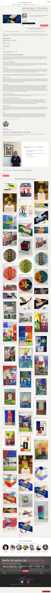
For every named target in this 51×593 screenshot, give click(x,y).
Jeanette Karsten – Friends (7, 230)
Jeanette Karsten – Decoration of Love (9, 427)
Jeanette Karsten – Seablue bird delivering (41, 225)
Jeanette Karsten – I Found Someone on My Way (10, 343)
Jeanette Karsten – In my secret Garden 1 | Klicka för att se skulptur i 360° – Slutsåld (25, 475)
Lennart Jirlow (25, 551)
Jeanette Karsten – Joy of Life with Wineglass (24, 221)
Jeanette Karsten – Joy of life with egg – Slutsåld (40, 482)
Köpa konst (14, 4)
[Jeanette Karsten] (25, 15)
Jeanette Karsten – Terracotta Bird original (41, 250)
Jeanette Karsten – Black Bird (23, 311)
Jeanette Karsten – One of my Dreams (24, 389)
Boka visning (25, 570)
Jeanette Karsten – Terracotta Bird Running (8, 247)
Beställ (14, 189)
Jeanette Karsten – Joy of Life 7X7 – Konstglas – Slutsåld (24, 509)
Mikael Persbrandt (45, 551)
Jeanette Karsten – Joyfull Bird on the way (41, 234)
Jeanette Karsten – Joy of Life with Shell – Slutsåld (9, 489)
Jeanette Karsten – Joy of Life (23, 346)
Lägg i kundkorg (45, 25)
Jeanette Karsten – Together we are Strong (41, 417)
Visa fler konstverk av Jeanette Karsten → (28, 23)
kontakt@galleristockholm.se (37, 584)
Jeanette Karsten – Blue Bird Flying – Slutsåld (24, 518)
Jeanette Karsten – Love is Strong (8, 448)
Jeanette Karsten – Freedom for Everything (25, 433)
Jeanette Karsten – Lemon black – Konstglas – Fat (8, 264)
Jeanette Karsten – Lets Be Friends (39, 438)
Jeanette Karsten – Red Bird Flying (39, 294)
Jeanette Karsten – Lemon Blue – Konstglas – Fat (41, 267)
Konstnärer (19, 4)
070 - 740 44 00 (28, 584)
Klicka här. (44, 31)
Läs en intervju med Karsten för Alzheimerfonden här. (11, 119)
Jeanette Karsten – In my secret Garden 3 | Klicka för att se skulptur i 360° (41, 201)
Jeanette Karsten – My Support (39, 461)
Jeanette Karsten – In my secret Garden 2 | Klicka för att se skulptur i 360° (9, 213)
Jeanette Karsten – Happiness (39, 354)
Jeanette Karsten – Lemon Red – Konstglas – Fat (9, 283)
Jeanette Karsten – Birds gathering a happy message (41, 209)
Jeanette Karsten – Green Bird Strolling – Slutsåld (25, 492)
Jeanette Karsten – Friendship (7, 364)
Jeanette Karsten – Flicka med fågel (8, 407)
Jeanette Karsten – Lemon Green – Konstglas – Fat (23, 275)
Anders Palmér (32, 551)
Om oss (38, 4)
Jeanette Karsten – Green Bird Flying (9, 291)
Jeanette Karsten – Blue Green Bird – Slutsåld (24, 535)
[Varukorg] (49, 2)
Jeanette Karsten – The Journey (23, 410)
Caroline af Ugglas (12, 551)
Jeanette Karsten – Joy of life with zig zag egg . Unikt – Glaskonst (9, 192)
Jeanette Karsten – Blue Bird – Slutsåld (9, 531)
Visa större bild (16, 31)
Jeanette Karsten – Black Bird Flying (9, 299)
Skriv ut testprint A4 (9, 31)
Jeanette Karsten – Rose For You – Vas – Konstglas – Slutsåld (40, 524)
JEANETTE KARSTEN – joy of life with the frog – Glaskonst (25, 257)
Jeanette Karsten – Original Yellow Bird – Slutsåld (9, 506)
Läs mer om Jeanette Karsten (26, 12)
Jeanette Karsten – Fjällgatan (23, 324)
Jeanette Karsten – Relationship (39, 397)
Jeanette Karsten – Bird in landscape (24, 237)
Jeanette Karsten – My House (23, 454)
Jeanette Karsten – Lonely (7, 386)
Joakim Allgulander (39, 551)
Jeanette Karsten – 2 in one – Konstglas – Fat (40, 286)
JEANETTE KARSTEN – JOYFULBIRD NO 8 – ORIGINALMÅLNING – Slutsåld (9, 514)
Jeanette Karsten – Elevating (23, 368)
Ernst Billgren (19, 551)
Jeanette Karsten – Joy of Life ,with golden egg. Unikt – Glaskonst (25, 199)
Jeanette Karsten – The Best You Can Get (9, 472)
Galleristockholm (6, 134)
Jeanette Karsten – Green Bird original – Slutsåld (40, 499)
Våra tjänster (33, 4)
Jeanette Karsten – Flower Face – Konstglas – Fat (25, 294)
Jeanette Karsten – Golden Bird (39, 311)
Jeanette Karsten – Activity (7, 320)
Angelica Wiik (5, 551)
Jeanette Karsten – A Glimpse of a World (40, 333)
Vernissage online (26, 4)
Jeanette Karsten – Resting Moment (40, 376)
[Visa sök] (46, 1)
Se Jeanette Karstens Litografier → (8, 137)
